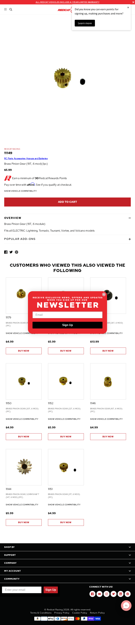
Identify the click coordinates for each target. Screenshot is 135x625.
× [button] (128, 7)
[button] (126, 605)
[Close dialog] (104, 294)
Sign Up (67, 325)
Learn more (85, 23)
